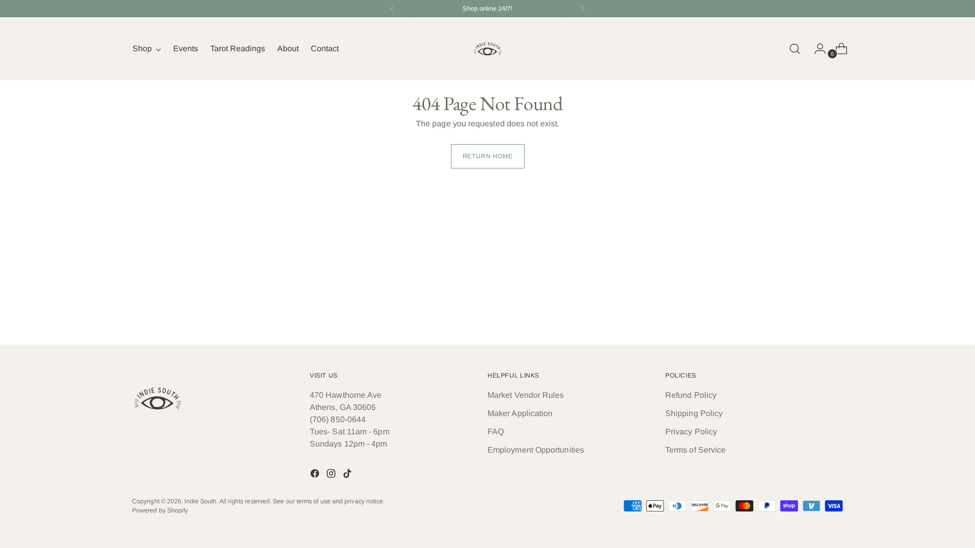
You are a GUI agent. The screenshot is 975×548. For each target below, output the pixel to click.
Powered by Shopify (160, 510)
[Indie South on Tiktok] (348, 475)
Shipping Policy (694, 413)
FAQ (496, 431)
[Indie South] (487, 48)
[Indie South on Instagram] (332, 475)
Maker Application (520, 413)
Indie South (200, 501)
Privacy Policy (691, 431)
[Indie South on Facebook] (316, 475)
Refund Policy (691, 395)
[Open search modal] (795, 49)
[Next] (583, 8)
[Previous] (392, 8)
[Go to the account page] (816, 49)
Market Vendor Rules (526, 395)
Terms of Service (695, 450)
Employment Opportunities (536, 450)
